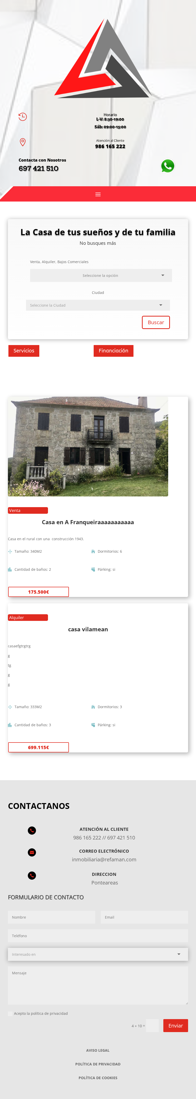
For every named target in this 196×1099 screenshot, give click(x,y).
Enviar (175, 1025)
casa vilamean (88, 629)
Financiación (113, 351)
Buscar (156, 322)
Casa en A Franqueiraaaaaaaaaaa (88, 522)
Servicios (24, 351)
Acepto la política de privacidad (41, 1013)
